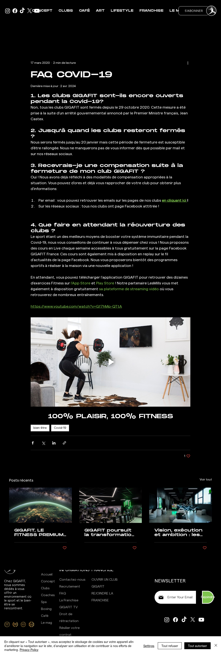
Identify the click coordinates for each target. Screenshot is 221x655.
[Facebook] (15, 11)
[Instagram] (167, 619)
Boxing (46, 609)
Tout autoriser (197, 646)
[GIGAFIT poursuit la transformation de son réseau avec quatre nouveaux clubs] (110, 505)
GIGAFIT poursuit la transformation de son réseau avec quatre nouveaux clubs (109, 532)
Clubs (45, 588)
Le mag (46, 622)
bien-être (40, 427)
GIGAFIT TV (68, 607)
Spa (44, 602)
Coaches (48, 595)
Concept (48, 581)
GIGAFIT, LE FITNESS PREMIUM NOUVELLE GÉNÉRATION (38, 532)
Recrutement (69, 586)
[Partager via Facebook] (33, 443)
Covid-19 (60, 427)
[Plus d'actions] (187, 63)
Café (44, 616)
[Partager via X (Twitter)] (43, 443)
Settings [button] (148, 646)
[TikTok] (22, 11)
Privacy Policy (29, 649)
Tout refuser (169, 646)
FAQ (62, 593)
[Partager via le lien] (64, 443)
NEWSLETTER (170, 581)
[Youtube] (201, 619)
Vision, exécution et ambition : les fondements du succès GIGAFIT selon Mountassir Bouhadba (179, 532)
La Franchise (68, 600)
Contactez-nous (72, 579)
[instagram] (7, 11)
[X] (192, 619)
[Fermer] (215, 646)
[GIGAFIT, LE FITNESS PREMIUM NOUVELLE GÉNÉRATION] (40, 505)
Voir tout (206, 479)
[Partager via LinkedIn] (54, 443)
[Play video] (110, 362)
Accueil (46, 574)
